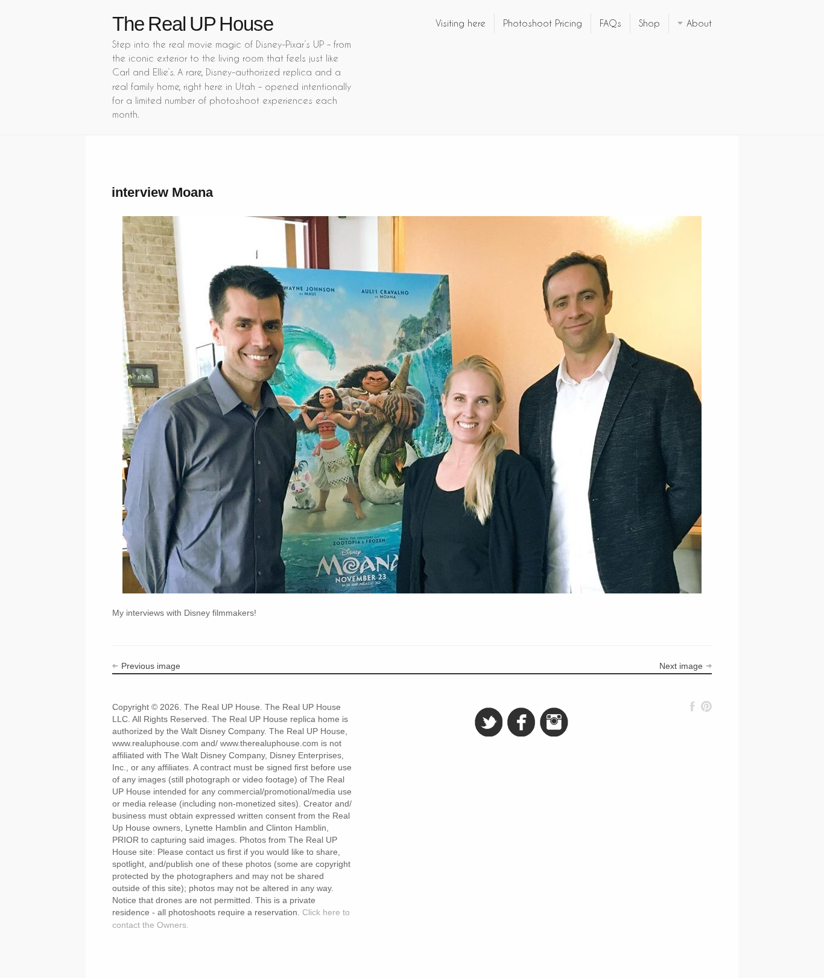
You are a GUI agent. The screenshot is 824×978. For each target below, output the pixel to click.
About (699, 23)
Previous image (150, 666)
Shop (649, 23)
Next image (681, 666)
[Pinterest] (706, 706)
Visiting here (461, 23)
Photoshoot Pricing (542, 23)
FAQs (610, 23)
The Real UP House (192, 24)
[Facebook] (692, 706)
